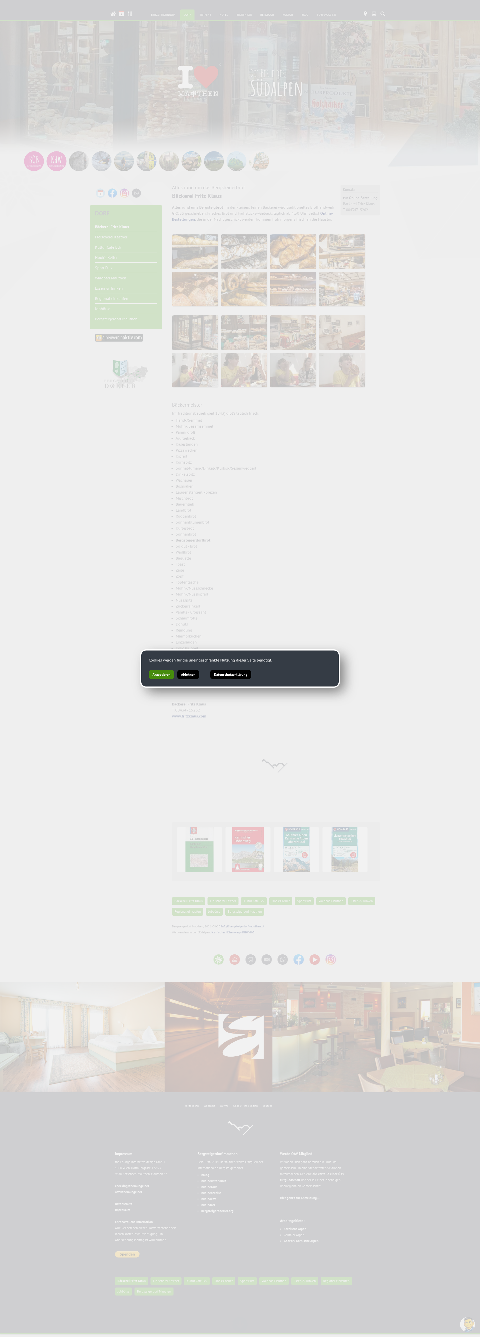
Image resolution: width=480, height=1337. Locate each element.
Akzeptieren (161, 674)
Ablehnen (188, 674)
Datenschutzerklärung (231, 674)
